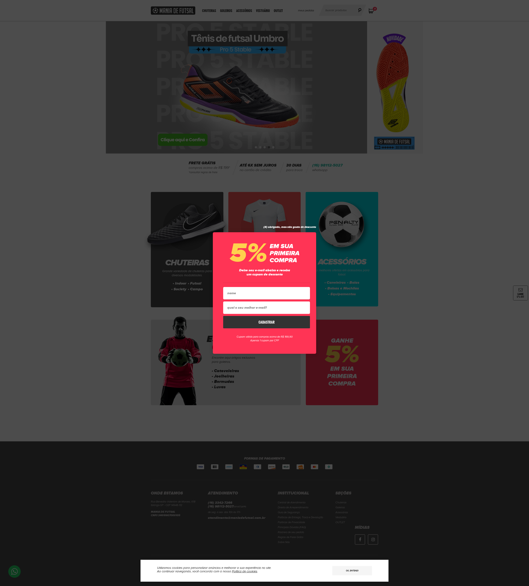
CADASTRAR (267, 322)
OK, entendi (352, 570)
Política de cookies (244, 571)
